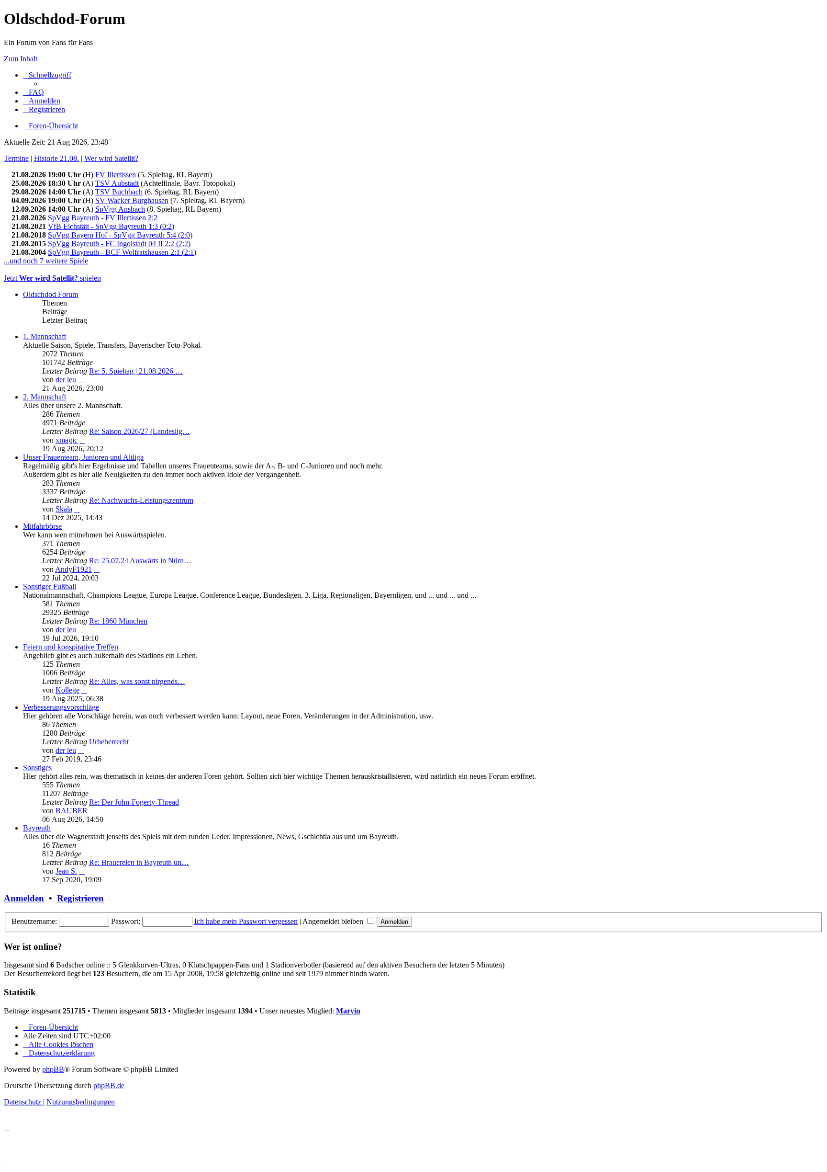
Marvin (348, 1011)
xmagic (67, 440)
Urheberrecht (109, 742)
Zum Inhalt (20, 59)
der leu (66, 379)
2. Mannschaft (44, 397)
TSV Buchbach (119, 192)
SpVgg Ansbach (120, 209)
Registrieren (80, 898)
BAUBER (72, 811)
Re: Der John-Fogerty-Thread (134, 802)
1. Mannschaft (44, 336)
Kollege (67, 690)
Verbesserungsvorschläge (61, 707)
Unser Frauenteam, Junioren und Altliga (83, 457)
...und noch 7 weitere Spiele (46, 261)
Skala (64, 509)
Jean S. (66, 871)
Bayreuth (37, 828)
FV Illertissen (115, 175)
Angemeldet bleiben (333, 921)
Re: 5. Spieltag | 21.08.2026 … (136, 371)
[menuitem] (33, 92)
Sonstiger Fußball (49, 586)
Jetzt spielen (52, 278)
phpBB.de (108, 1085)
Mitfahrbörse (42, 526)
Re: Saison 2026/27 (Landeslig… (139, 431)
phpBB (53, 1069)
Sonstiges (37, 767)
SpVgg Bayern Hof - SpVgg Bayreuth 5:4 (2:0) (120, 235)
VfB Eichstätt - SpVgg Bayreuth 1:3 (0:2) (111, 226)
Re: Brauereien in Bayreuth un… (139, 862)
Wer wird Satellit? (111, 158)
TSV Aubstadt (117, 183)
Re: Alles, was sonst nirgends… (137, 681)
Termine (16, 158)
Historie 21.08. (56, 158)
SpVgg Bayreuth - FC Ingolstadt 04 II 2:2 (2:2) (119, 243)
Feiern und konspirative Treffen (70, 647)
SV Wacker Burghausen (131, 200)
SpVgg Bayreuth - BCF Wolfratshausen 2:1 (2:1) (122, 252)
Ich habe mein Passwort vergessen (246, 921)
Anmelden (24, 898)
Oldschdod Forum (50, 294)
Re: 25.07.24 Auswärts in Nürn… (140, 561)
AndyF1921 (73, 569)
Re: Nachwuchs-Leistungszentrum (141, 500)
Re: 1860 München (118, 621)
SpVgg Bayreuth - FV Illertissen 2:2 (102, 218)
